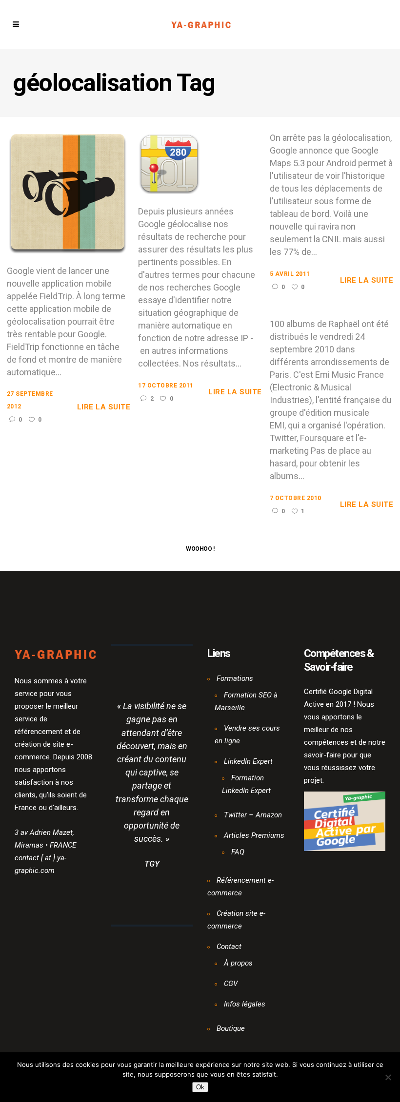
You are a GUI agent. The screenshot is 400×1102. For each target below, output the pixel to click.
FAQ (237, 852)
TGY (152, 864)
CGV (231, 983)
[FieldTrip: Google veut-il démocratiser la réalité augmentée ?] (68, 192)
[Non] (388, 1077)
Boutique (231, 1028)
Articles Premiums (254, 835)
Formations (235, 678)
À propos (238, 963)
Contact (229, 946)
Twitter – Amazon (253, 815)
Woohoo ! (200, 548)
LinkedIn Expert (248, 761)
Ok (200, 1087)
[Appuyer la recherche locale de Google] (169, 162)
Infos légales (244, 1004)
